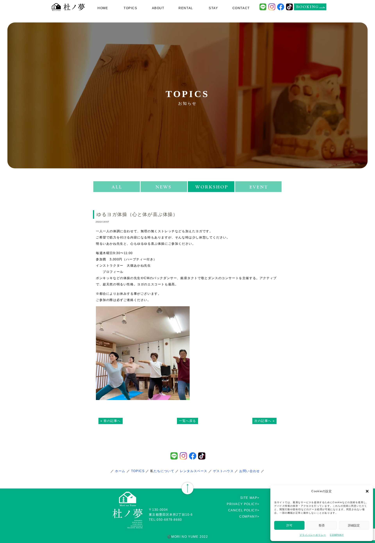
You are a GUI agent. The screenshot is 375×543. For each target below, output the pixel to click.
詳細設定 (354, 525)
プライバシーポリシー (312, 535)
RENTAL (186, 11)
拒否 (322, 525)
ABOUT (158, 8)
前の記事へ (112, 420)
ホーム (120, 471)
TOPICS (130, 8)
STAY (213, 8)
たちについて (164, 471)
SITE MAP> (249, 497)
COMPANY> (249, 516)
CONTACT (241, 8)
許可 (289, 525)
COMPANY (337, 535)
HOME (102, 8)
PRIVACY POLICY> (243, 504)
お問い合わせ (249, 471)
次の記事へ (262, 420)
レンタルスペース (193, 471)
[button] (367, 491)
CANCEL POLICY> (243, 510)
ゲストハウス (223, 471)
